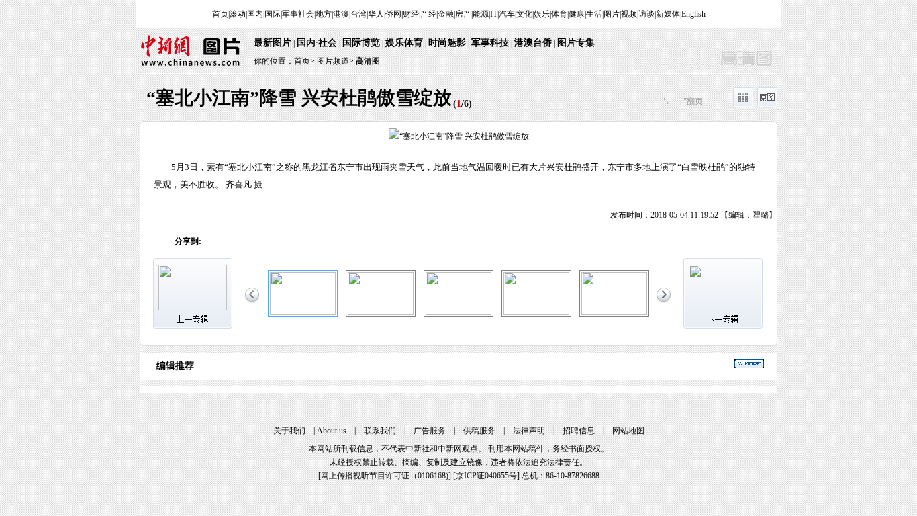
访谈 (646, 14)
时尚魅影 (447, 43)
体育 (559, 14)
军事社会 (298, 14)
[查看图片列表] (743, 105)
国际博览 (361, 43)
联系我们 (380, 430)
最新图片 (272, 43)
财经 (411, 14)
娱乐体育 (404, 43)
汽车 (507, 14)
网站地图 (628, 430)
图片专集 (576, 43)
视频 (629, 14)
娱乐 (542, 14)
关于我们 (289, 430)
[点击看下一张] (617, 172)
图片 (612, 14)
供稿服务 (479, 430)
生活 (594, 14)
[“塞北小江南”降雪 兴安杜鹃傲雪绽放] (303, 312)
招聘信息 (579, 430)
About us (331, 430)
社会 (327, 43)
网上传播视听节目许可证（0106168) (384, 475)
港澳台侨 (533, 43)
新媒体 (668, 14)
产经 (428, 14)
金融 (446, 14)
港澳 (341, 14)
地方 (324, 14)
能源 (481, 14)
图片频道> (335, 61)
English (693, 14)
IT (493, 14)
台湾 (358, 14)
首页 (220, 14)
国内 (255, 14)
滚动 (238, 14)
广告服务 (430, 430)
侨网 (393, 14)
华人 (376, 14)
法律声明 (529, 430)
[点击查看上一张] (299, 172)
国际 (272, 14)
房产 (463, 14)
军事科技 (490, 43)
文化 (524, 14)
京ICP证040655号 (486, 475)
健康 (577, 14)
